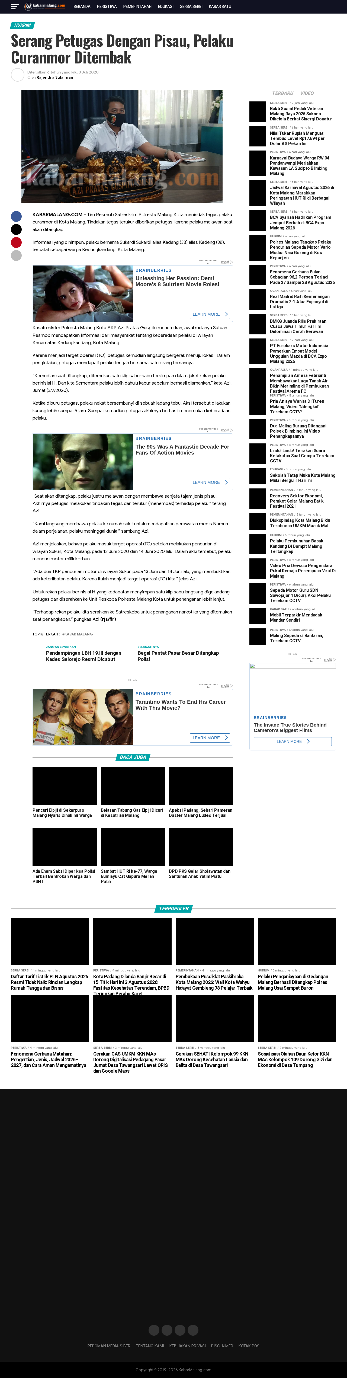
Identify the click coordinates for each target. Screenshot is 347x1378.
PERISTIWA (107, 6)
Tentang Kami (150, 1346)
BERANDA (82, 6)
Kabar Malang (79, 634)
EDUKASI (166, 6)
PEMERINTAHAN (137, 6)
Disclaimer (222, 1346)
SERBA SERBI (191, 6)
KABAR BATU (220, 6)
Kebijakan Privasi (187, 1346)
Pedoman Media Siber (109, 1346)
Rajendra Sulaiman (55, 77)
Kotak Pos (249, 1346)
